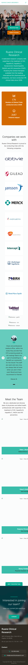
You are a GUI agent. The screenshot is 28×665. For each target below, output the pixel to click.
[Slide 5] (18, 384)
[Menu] (25, 2)
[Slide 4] (16, 384)
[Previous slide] (3, 357)
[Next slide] (24, 357)
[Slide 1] (10, 384)
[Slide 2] (11, 384)
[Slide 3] (14, 384)
